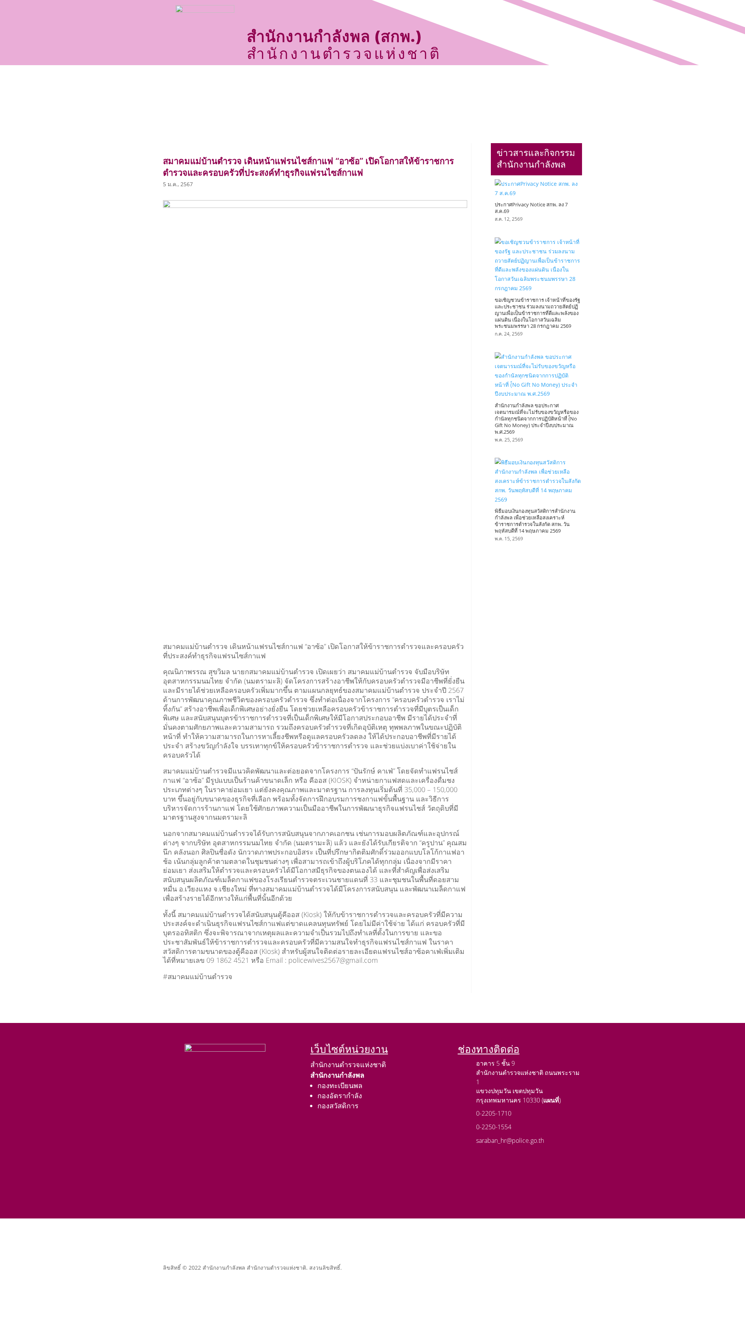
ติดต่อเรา (442, 100)
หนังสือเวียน (491, 81)
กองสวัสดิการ (338, 1105)
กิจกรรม (382, 81)
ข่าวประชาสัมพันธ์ (434, 81)
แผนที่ (551, 1100)
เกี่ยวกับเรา (260, 81)
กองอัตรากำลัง (339, 1095)
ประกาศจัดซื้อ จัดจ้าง (327, 81)
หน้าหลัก (218, 81)
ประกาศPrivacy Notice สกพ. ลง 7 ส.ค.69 (531, 208)
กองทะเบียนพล (339, 1085)
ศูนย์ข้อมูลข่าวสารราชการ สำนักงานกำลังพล (352, 100)
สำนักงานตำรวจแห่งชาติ (348, 1064)
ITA (535, 81)
